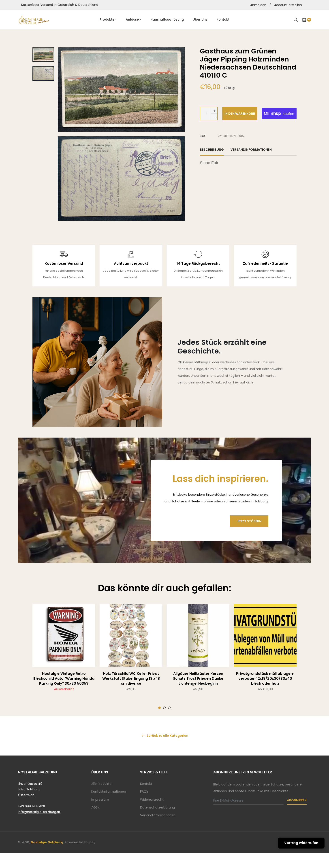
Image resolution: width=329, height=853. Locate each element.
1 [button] (159, 708)
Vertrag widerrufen (301, 842)
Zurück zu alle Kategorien (167, 736)
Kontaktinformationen (108, 791)
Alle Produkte (101, 783)
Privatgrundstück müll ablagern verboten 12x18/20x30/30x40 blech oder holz (265, 678)
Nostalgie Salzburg (47, 842)
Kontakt (146, 783)
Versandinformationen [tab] (251, 149)
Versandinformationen (157, 815)
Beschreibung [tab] (212, 149)
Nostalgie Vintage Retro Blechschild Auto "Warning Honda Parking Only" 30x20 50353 (63, 678)
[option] (63, 656)
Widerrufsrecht (152, 799)
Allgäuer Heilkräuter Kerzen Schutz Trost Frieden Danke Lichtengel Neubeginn (198, 678)
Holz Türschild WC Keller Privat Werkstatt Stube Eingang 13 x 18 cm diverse (131, 678)
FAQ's (144, 791)
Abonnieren (297, 800)
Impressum (100, 799)
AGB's (95, 807)
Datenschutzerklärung (157, 807)
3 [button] (169, 708)
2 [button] (164, 708)
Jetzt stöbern (249, 521)
